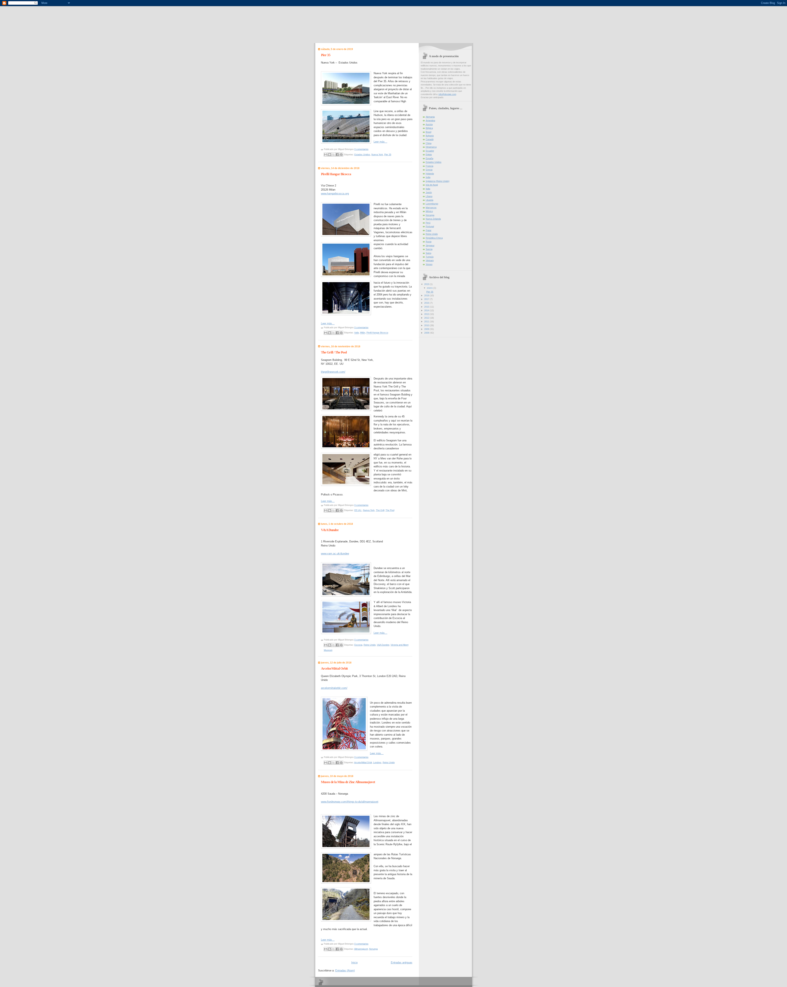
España (429, 158)
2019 (427, 284)
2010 (427, 325)
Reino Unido (370, 645)
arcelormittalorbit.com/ (334, 687)
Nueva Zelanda (433, 219)
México (429, 211)
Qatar (428, 230)
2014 (427, 310)
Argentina (430, 120)
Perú (428, 222)
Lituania (429, 200)
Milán (362, 333)
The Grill (380, 510)
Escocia (358, 645)
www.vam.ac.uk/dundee (335, 553)
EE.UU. (358, 510)
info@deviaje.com (447, 94)
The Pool (390, 510)
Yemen (429, 264)
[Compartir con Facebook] (337, 154)
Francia (429, 166)
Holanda (430, 173)
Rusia (428, 241)
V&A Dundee (330, 530)
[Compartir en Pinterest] (341, 154)
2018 (427, 295)
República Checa (434, 238)
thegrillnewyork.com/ (333, 371)
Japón (429, 192)
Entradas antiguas (401, 962)
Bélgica (429, 128)
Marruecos (431, 207)
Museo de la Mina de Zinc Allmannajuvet (348, 782)
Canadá (429, 139)
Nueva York (377, 154)
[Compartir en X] (333, 154)
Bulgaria (430, 135)
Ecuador (430, 151)
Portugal (430, 226)
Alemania (430, 117)
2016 (427, 303)
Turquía (429, 257)
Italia (356, 333)
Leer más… (380, 141)
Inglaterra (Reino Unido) (437, 181)
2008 (427, 333)
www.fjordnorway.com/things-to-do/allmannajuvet (349, 801)
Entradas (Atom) (345, 970)
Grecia (429, 169)
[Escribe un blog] (330, 154)
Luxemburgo (432, 203)
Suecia (429, 249)
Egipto (429, 154)
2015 (427, 307)
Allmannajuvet (361, 949)
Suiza (428, 253)
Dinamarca (431, 147)
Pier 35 (325, 55)
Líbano (429, 196)
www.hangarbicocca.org (335, 193)
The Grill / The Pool (334, 352)
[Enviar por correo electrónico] (326, 154)
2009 (427, 329)
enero (430, 288)
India (428, 177)
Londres (377, 762)
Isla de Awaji (432, 185)
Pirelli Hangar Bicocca (336, 174)
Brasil (428, 132)
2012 (427, 318)
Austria (429, 124)
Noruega (373, 949)
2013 (427, 314)
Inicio (354, 962)
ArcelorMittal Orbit (334, 668)
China (428, 143)
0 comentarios (361, 149)
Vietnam (430, 260)
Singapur (430, 245)
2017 (427, 299)
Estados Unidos (362, 154)
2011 (427, 321)
